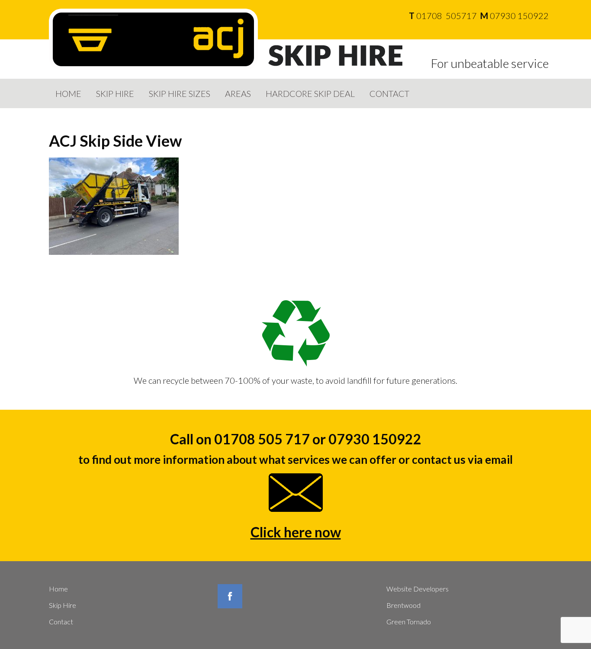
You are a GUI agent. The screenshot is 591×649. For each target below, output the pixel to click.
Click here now (296, 532)
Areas (238, 93)
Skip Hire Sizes (179, 93)
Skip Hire (115, 93)
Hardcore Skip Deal (310, 93)
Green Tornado (408, 621)
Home (68, 93)
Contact (389, 93)
